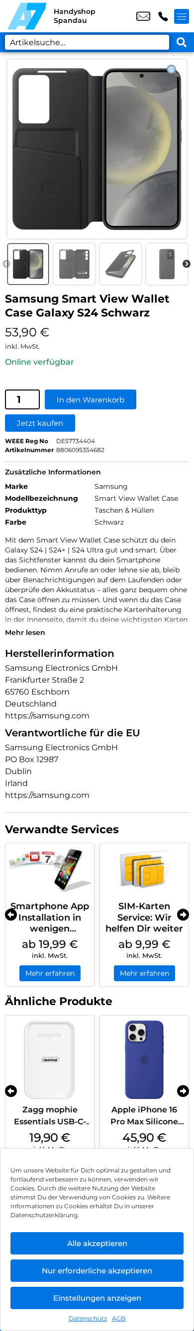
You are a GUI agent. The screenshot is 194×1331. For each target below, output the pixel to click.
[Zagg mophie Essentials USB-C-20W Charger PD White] (49, 1059)
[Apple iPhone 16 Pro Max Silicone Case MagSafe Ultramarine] (144, 1059)
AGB (118, 1318)
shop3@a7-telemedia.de (143, 16)
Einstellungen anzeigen (97, 1298)
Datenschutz (88, 1318)
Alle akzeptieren (97, 1243)
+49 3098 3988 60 (163, 16)
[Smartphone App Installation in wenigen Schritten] (49, 869)
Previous (6, 264)
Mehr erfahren (50, 973)
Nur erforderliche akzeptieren (97, 1270)
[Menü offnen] (181, 16)
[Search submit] (181, 42)
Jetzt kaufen (40, 423)
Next (187, 264)
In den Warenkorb (90, 399)
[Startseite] (27, 16)
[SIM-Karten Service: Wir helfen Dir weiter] (144, 869)
